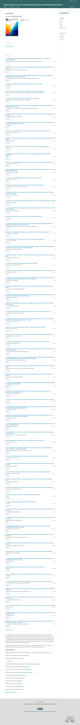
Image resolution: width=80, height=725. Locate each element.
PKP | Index (18, 689)
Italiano (60, 24)
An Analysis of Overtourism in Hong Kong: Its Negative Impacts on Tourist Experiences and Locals (28, 311)
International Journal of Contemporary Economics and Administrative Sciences (33, 5)
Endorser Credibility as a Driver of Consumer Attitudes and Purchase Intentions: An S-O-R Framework (28, 574)
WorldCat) (10, 661)
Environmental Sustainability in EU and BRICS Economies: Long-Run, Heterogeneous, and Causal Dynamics (29, 487)
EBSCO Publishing (24, 655)
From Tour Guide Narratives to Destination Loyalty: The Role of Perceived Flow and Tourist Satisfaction (29, 581)
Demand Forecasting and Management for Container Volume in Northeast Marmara (25, 185)
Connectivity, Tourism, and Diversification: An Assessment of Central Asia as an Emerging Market (28, 471)
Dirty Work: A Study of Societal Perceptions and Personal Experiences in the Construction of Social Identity (30, 399)
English (60, 20)
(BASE (21, 680)
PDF (8, 63)
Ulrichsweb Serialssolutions (27, 672)
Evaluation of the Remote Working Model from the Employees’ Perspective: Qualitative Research (28, 232)
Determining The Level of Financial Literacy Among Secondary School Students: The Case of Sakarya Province (30, 270)
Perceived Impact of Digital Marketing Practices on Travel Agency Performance (24, 177)
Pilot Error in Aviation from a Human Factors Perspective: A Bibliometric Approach (24, 216)
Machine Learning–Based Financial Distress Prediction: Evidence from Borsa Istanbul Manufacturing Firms (30, 162)
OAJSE (22, 686)
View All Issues (9, 629)
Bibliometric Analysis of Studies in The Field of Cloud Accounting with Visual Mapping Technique (27, 146)
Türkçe (60, 22)
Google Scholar (21, 658)
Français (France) (62, 27)
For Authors (61, 37)
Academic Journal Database (11, 692)
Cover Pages (9, 46)
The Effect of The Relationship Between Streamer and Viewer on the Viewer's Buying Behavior (27, 456)
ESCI (50, 652)
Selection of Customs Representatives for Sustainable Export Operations (22, 98)
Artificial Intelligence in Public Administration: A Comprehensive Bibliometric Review (25, 440)
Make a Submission (64, 12)
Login (75, 1)
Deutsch (61, 26)
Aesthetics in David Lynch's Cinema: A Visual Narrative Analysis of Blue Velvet (23, 494)
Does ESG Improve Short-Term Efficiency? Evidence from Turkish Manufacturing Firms (25, 239)
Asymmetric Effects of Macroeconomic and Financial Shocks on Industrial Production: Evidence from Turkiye (30, 605)
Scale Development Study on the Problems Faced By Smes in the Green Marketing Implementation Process (30, 334)
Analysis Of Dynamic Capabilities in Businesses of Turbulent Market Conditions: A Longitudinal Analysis (29, 551)
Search (73, 6)
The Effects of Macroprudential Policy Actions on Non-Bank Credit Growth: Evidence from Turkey (27, 341)
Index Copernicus (35, 664)
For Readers (61, 35)
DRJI (23, 678)
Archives (18, 6)
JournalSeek (27, 666)
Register (71, 1)
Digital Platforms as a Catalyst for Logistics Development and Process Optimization (25, 91)
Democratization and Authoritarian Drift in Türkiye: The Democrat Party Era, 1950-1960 (25, 327)
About (5, 6)
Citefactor (24, 675)
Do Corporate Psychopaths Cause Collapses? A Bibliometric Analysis (21, 501)
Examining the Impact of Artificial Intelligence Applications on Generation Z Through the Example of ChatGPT (31, 200)
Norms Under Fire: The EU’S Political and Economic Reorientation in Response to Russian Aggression (28, 130)
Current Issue (12, 6)
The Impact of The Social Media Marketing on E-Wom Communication (21, 263)
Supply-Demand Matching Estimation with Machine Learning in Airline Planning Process (25, 567)
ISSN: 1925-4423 (40, 701)
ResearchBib (19, 683)
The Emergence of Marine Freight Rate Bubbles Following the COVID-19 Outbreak (24, 84)
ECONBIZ (29, 669)
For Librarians (61, 39)
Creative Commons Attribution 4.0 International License (45, 711)
